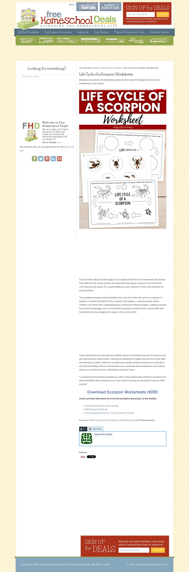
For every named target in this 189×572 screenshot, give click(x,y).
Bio (84, 429)
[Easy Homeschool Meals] (137, 40)
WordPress (97, 565)
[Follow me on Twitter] (41, 160)
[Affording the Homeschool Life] (115, 40)
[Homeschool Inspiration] (159, 40)
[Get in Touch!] (59, 160)
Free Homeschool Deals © (66, 18)
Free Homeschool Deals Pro (53, 565)
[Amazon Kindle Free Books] (67, 40)
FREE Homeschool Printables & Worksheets (110, 420)
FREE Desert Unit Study (96, 409)
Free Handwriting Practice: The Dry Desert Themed (109, 413)
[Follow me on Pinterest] (47, 160)
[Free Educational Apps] (45, 40)
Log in (107, 565)
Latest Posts (96, 429)
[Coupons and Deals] (26, 40)
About (71, 5)
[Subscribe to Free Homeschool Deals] (53, 160)
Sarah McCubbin (103, 434)
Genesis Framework (80, 565)
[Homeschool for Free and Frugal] (91, 40)
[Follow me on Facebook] (34, 160)
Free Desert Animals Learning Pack (101, 406)
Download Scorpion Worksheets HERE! (122, 392)
